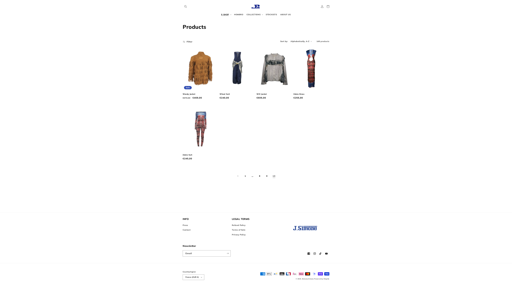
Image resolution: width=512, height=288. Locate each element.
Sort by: (284, 41)
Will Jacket (262, 94)
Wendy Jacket (189, 94)
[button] (186, 6)
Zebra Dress (299, 94)
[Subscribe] (228, 253)
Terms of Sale (238, 230)
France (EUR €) (192, 277)
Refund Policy (238, 225)
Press (185, 225)
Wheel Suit (225, 94)
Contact (187, 230)
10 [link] (274, 176)
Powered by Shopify (321, 279)
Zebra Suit (187, 155)
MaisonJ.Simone (308, 279)
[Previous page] (238, 176)
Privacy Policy (239, 234)
